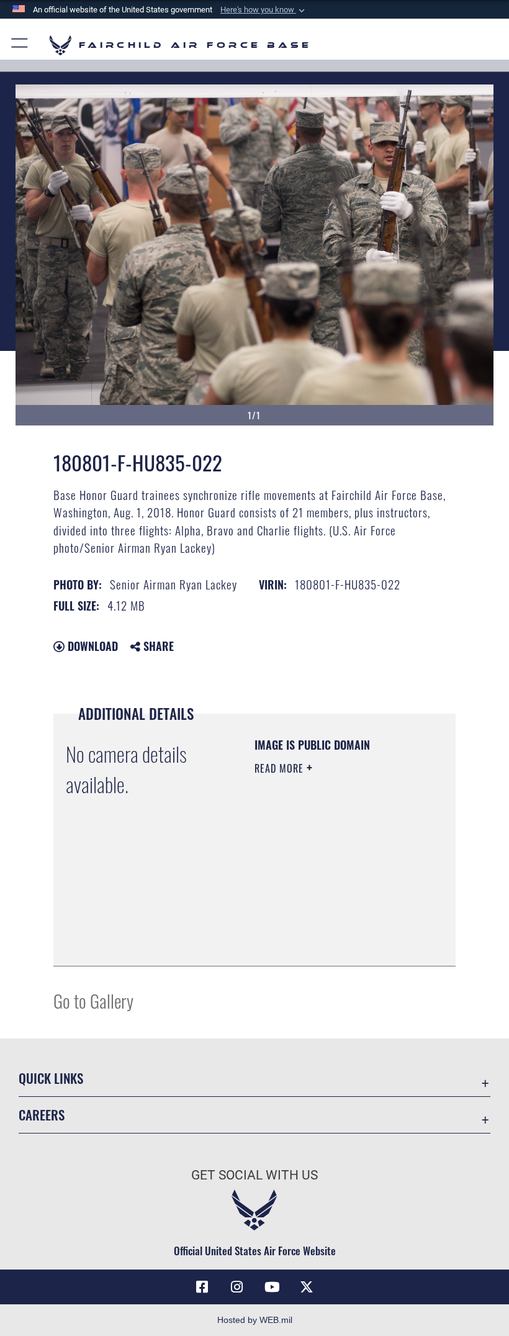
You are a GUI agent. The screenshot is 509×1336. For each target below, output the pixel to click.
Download (91, 646)
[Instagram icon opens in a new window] (237, 1287)
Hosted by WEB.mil (254, 1320)
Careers (42, 1114)
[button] (263, 10)
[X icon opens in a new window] (306, 1287)
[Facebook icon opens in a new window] (202, 1287)
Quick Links (51, 1078)
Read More (280, 768)
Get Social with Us (254, 1175)
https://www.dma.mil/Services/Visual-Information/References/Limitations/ (329, 925)
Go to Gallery (93, 1000)
